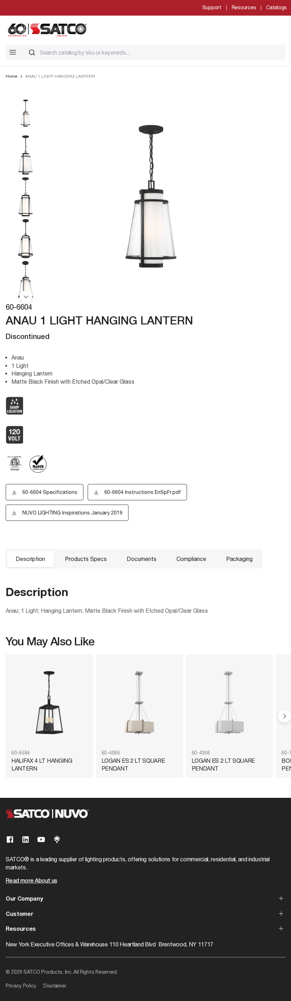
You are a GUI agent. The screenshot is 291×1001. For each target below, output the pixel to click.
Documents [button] (142, 559)
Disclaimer (54, 986)
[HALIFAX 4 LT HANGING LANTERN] (49, 702)
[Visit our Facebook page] (10, 839)
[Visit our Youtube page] (41, 839)
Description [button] (30, 559)
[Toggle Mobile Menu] (13, 52)
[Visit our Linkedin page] (25, 839)
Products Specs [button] (86, 559)
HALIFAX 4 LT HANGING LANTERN (41, 764)
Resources (244, 7)
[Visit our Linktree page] (57, 839)
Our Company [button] (24, 899)
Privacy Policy (21, 986)
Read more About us (31, 881)
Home (11, 76)
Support (211, 7)
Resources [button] (21, 929)
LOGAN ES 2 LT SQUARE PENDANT (133, 764)
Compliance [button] (191, 559)
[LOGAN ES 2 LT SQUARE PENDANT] (139, 702)
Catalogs (276, 7)
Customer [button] (19, 914)
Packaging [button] (239, 559)
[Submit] (32, 52)
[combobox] (154, 52)
